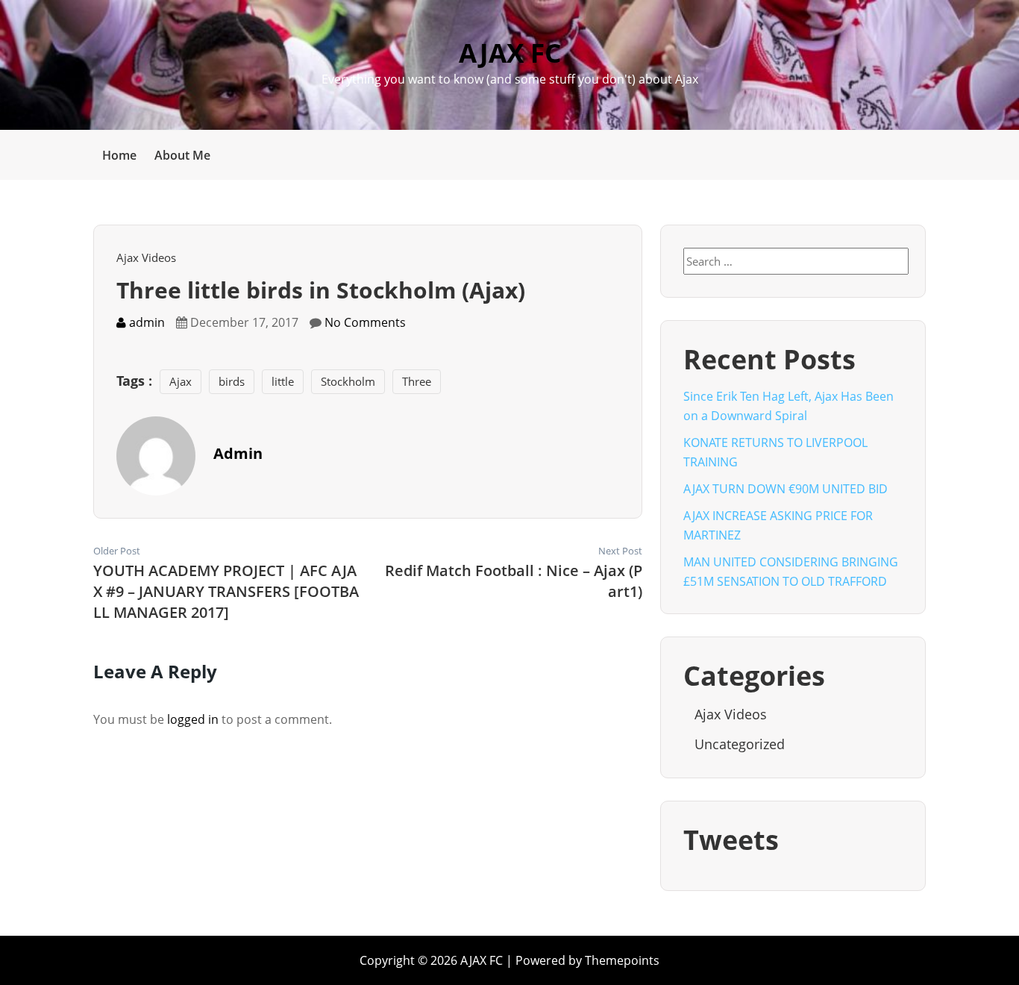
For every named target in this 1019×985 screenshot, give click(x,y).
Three (416, 381)
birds (232, 381)
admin (145, 322)
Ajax (180, 381)
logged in (193, 719)
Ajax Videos (146, 257)
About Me (182, 155)
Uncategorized (740, 744)
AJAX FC (510, 52)
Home (119, 155)
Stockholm (348, 381)
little (283, 381)
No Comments (365, 322)
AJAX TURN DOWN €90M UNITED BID (785, 489)
